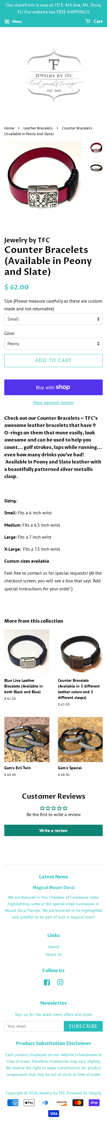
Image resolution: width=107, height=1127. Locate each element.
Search (53, 946)
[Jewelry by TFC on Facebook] (47, 983)
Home (9, 128)
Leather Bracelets (38, 128)
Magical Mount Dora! (54, 887)
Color (9, 333)
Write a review (53, 830)
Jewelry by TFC (52, 1093)
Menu (16, 21)
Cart (98, 21)
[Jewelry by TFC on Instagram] (60, 983)
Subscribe (83, 1026)
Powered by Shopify (84, 1093)
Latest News (53, 877)
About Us (54, 954)
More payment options (53, 402)
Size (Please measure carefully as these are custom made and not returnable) (53, 304)
